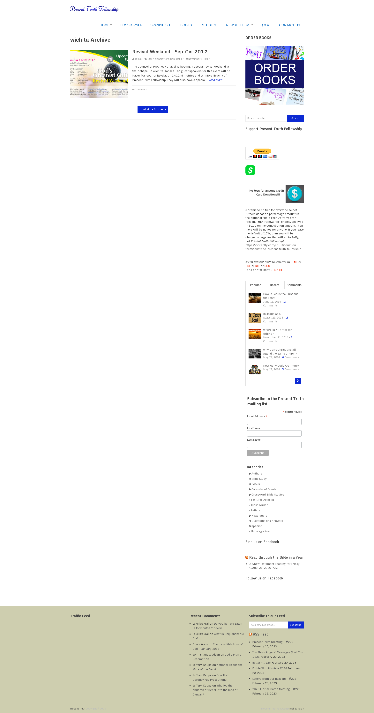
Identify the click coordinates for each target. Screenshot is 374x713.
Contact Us (289, 25)
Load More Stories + (152, 109)
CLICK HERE (278, 270)
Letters (255, 510)
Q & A (264, 25)
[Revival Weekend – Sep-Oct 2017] (99, 74)
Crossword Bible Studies (267, 494)
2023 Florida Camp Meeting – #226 (276, 689)
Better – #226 (261, 662)
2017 (151, 59)
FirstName (253, 428)
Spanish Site (161, 25)
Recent (274, 285)
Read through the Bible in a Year (276, 557)
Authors (256, 473)
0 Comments (139, 89)
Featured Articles (262, 500)
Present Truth (77, 708)
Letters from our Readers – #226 (274, 678)
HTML (294, 262)
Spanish (256, 526)
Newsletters (238, 25)
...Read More (214, 80)
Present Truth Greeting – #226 (272, 642)
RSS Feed (260, 634)
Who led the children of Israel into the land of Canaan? (215, 690)
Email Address (257, 416)
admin (138, 59)
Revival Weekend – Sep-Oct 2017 (169, 51)
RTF (257, 266)
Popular (255, 285)
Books (186, 25)
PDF (248, 266)
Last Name (254, 439)
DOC (267, 266)
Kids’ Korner (131, 25)
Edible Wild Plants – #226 (269, 668)
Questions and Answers (267, 521)
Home (104, 25)
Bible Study (259, 479)
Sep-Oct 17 (177, 59)
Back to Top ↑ (296, 708)
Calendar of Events (263, 489)
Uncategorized (261, 531)
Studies (209, 25)
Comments (294, 285)
